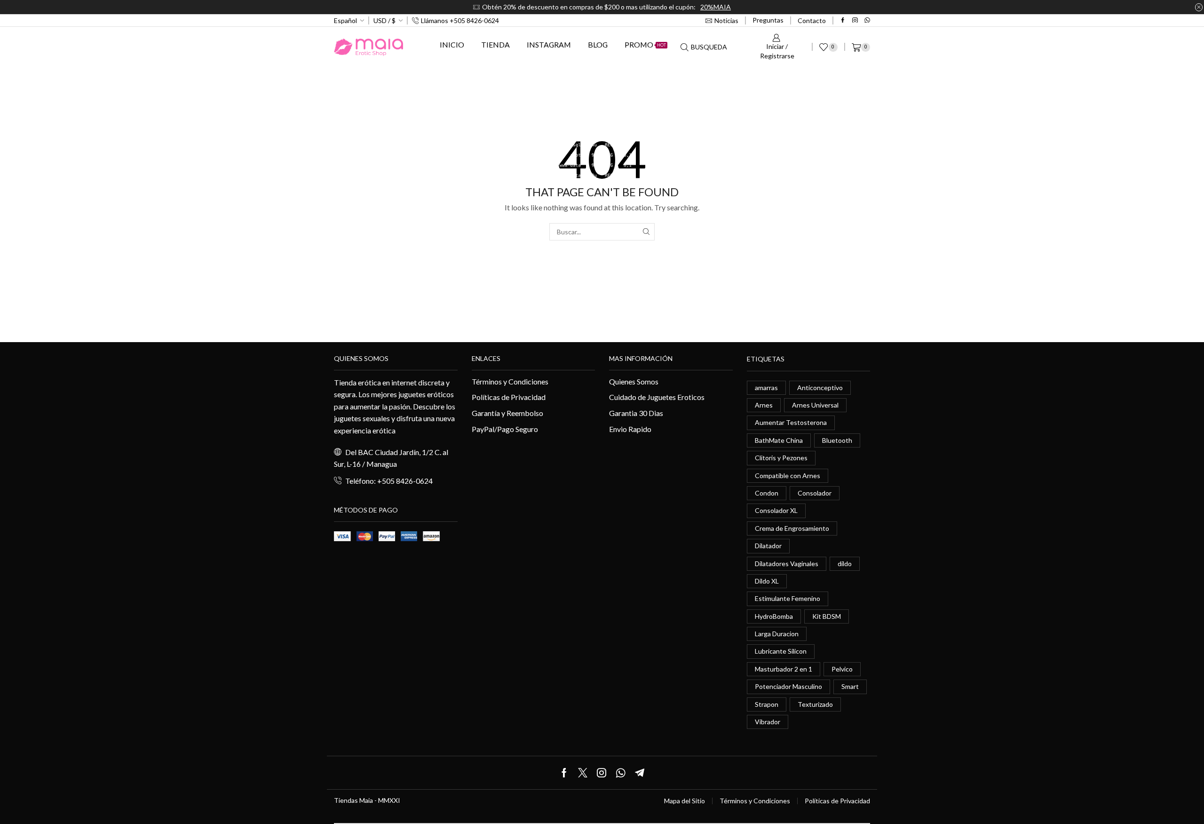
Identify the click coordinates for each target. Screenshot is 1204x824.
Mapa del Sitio (684, 801)
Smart (850, 686)
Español (345, 20)
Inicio (452, 44)
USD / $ (384, 20)
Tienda (495, 44)
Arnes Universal (815, 405)
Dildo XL (767, 581)
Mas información (641, 358)
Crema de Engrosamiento (792, 528)
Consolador (815, 493)
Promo (645, 44)
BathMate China (779, 440)
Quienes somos (361, 358)
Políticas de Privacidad (509, 396)
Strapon (766, 704)
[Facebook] (843, 20)
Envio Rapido (630, 428)
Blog (598, 44)
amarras (766, 388)
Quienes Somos (633, 381)
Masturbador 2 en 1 (783, 669)
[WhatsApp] (867, 20)
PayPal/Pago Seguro (505, 428)
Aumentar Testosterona (791, 422)
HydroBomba (774, 616)
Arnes (764, 405)
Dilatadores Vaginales (786, 564)
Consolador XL (776, 510)
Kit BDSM (826, 616)
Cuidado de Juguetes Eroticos (657, 396)
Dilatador (768, 546)
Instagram (549, 44)
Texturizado (815, 704)
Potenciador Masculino (788, 686)
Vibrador (767, 722)
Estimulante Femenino (787, 598)
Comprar (859, 7)
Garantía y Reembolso (507, 412)
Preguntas (768, 20)
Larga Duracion (777, 634)
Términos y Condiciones (510, 381)
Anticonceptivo (820, 388)
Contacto (812, 20)
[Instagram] (855, 20)
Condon (766, 493)
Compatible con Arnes (787, 476)
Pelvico (842, 669)
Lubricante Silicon (781, 651)
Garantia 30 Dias (636, 412)
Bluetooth (837, 440)
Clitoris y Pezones (781, 458)
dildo (845, 564)
